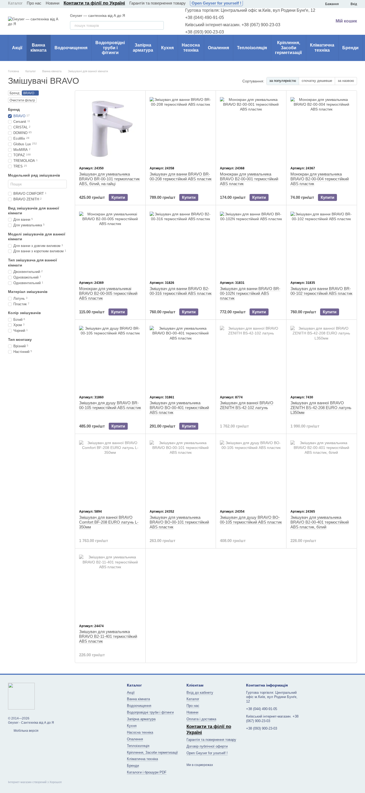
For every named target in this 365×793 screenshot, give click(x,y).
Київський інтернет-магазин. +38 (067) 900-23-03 (232, 24)
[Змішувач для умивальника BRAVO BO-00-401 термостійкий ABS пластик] (181, 357)
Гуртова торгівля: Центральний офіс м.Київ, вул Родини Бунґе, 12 (250, 10)
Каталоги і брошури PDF (146, 772)
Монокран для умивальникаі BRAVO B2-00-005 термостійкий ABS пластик (108, 293)
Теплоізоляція (252, 47)
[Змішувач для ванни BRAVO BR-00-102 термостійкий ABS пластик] (321, 242)
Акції (17, 47)
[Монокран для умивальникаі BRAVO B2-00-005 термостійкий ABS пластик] (110, 242)
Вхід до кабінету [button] (200, 693)
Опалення (218, 47)
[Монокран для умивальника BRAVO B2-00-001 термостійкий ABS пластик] (251, 128)
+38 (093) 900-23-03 (204, 32)
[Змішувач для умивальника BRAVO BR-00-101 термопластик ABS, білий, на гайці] (110, 128)
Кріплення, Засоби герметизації (288, 47)
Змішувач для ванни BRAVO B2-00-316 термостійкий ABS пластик (181, 291)
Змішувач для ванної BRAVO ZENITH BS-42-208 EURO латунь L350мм (320, 408)
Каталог (15, 3)
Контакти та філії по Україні (94, 3)
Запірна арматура (143, 47)
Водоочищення (71, 47)
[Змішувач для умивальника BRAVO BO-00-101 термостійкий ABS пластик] (181, 471)
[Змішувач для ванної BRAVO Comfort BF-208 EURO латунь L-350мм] (110, 471)
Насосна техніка (191, 47)
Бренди (350, 47)
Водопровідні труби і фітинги (110, 47)
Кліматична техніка (322, 47)
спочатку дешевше (317, 81)
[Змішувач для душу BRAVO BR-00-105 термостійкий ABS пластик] (110, 357)
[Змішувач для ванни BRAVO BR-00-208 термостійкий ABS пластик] (181, 128)
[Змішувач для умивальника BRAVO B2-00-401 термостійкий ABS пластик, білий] (321, 471)
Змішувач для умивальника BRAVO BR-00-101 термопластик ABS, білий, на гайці (109, 179)
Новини (52, 3)
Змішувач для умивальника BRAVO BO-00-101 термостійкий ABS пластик (179, 522)
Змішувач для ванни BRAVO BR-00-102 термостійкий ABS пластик (321, 291)
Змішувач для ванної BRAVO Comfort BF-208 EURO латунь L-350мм (108, 522)
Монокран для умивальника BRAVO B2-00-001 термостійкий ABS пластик (249, 179)
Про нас (34, 3)
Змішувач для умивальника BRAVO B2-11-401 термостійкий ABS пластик (108, 636)
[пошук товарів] (159, 25)
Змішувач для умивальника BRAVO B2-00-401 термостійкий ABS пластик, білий (319, 522)
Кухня (167, 47)
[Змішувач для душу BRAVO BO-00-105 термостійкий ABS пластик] (251, 471)
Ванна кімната (38, 47)
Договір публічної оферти (207, 746)
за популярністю (282, 81)
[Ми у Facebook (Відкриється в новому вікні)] (250, 4)
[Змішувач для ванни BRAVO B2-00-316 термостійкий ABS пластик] (181, 242)
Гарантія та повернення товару (157, 3)
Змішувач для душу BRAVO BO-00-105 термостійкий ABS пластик (251, 519)
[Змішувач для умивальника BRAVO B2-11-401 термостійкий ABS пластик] (110, 585)
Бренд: (15, 93)
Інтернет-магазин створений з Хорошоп (35, 782)
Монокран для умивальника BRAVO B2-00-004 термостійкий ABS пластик (319, 179)
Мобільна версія (25, 731)
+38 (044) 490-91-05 (204, 17)
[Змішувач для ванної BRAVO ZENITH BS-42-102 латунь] (251, 357)
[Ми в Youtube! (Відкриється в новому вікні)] (257, 4)
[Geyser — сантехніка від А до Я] (21, 696)
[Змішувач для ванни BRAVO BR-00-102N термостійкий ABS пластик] (251, 242)
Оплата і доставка (201, 719)
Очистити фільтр (22, 100)
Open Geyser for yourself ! (216, 3)
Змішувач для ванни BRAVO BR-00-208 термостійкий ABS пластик (181, 176)
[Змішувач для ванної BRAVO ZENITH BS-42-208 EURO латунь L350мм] (321, 357)
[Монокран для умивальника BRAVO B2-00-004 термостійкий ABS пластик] (321, 128)
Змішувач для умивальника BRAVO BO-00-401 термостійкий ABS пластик (179, 408)
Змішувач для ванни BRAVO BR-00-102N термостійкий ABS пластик (250, 293)
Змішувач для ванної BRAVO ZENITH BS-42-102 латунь (246, 405)
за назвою (346, 81)
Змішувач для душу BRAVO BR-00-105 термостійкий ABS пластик (110, 405)
